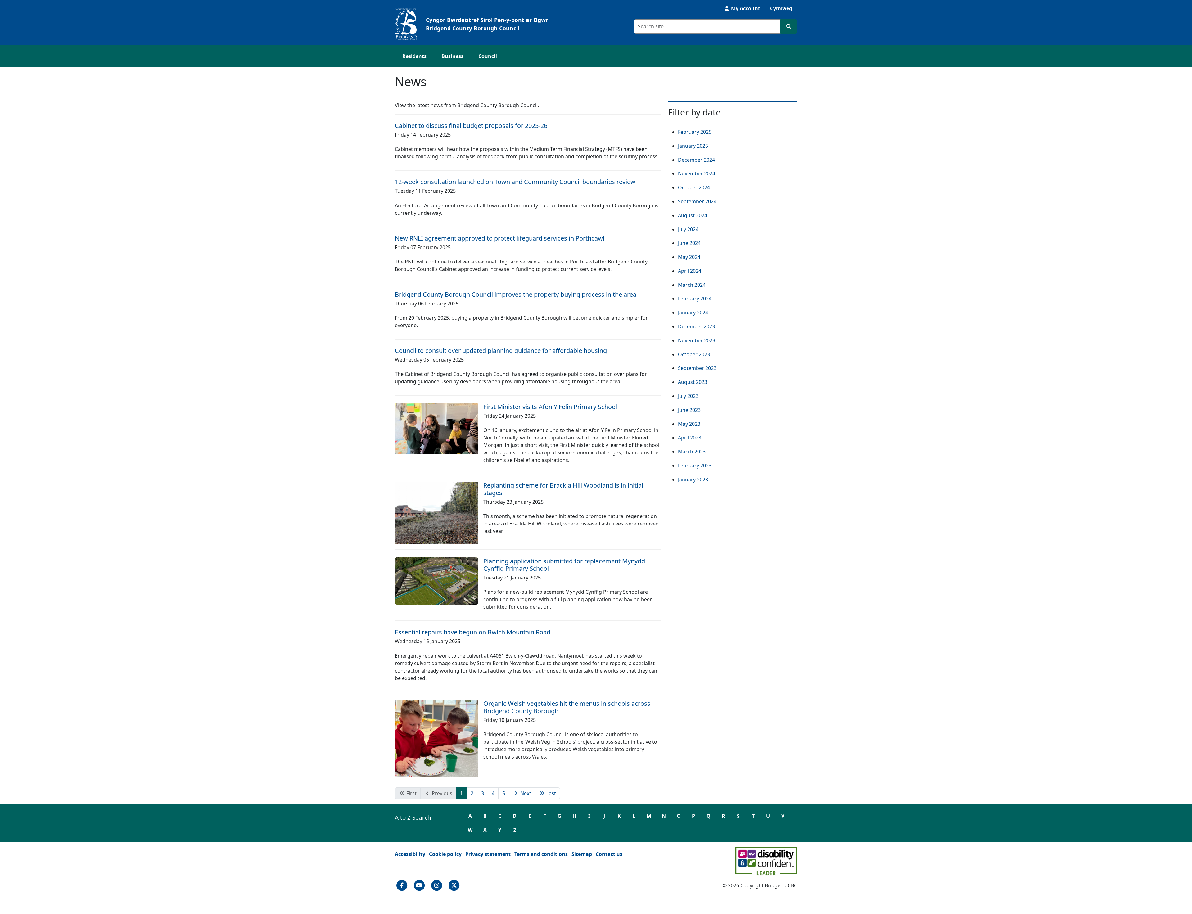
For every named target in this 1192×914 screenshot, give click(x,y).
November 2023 (696, 340)
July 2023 (688, 396)
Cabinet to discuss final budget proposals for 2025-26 (471, 125)
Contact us (609, 854)
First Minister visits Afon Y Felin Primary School (550, 407)
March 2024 (692, 284)
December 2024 (696, 159)
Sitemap (581, 854)
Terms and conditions (541, 854)
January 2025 (693, 145)
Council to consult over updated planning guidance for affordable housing (501, 350)
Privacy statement (488, 854)
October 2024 (694, 187)
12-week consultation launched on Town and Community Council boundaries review (515, 182)
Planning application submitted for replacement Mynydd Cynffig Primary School (564, 565)
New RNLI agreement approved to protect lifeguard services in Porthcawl (499, 238)
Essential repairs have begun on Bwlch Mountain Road (472, 632)
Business (452, 56)
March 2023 (692, 451)
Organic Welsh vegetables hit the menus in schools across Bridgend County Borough (566, 707)
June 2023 (689, 410)
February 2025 (694, 131)
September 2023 (697, 368)
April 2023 (689, 437)
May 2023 (689, 424)
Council (487, 56)
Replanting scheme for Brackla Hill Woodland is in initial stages (563, 489)
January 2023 (693, 479)
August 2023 (692, 382)
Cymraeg (781, 8)
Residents (414, 56)
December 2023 (696, 326)
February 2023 (694, 465)
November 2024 (696, 173)
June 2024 (689, 243)
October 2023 (694, 354)
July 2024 (688, 229)
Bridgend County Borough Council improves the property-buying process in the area (515, 294)
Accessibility (410, 854)
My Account (745, 8)
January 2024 (693, 312)
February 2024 (694, 298)
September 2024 (697, 201)
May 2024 (689, 257)
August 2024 (692, 215)
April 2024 (689, 271)
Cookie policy (445, 854)
